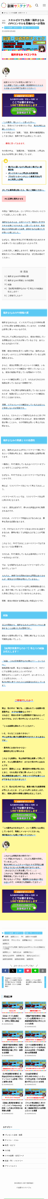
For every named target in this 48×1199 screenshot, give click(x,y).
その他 (7, 1150)
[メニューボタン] (44, 5)
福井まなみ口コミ (33, 956)
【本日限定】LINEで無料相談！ (24, 1183)
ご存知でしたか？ (15, 295)
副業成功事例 (19, 959)
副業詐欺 (6, 940)
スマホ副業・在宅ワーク (13, 27)
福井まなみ (17, 952)
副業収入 (6, 944)
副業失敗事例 (7, 959)
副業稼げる (20, 956)
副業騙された (27, 940)
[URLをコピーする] (42, 971)
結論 (9, 284)
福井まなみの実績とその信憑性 (21, 280)
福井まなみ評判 (8, 956)
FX (22, 937)
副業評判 (30, 959)
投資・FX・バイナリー (30, 27)
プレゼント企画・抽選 (13, 1135)
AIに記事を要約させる (14, 199)
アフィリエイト (11, 1166)
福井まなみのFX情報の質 (18, 276)
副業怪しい (7, 952)
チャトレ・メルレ (12, 1140)
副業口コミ (15, 937)
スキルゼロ (38, 940)
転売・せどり (10, 1145)
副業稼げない (28, 952)
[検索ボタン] (37, 5)
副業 (6, 937)
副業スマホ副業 (31, 937)
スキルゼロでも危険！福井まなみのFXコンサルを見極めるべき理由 (24, 948)
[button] (5, 971)
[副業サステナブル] (16, 5)
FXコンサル (16, 940)
